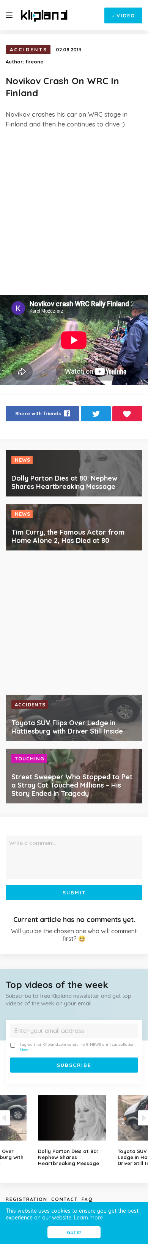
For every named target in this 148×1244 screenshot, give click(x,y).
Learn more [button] (88, 1217)
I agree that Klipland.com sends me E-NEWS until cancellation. (77, 1047)
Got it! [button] (74, 1232)
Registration (26, 1199)
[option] (74, 1130)
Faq (87, 1199)
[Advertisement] (74, 212)
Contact (64, 1199)
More (24, 1049)
